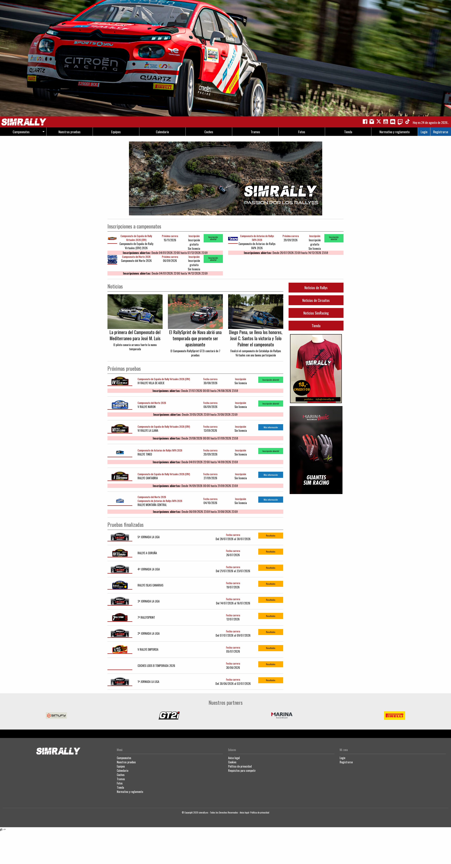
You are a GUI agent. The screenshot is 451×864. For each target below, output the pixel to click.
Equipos (121, 766)
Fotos (120, 783)
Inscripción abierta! (213, 238)
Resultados (270, 535)
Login (424, 131)
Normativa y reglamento (130, 792)
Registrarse (440, 131)
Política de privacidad (240, 766)
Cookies (232, 762)
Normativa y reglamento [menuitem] (394, 131)
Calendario (122, 770)
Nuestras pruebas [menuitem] (69, 131)
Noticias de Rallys (316, 287)
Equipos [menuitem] (116, 131)
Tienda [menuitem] (348, 131)
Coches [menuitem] (208, 131)
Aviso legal (234, 758)
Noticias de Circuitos (316, 300)
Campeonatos (124, 758)
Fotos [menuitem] (301, 131)
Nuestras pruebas (126, 762)
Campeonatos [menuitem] (21, 131)
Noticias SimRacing (316, 313)
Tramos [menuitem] (255, 131)
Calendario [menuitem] (162, 131)
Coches (121, 775)
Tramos (121, 779)
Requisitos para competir (242, 770)
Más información (271, 427)
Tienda (316, 325)
